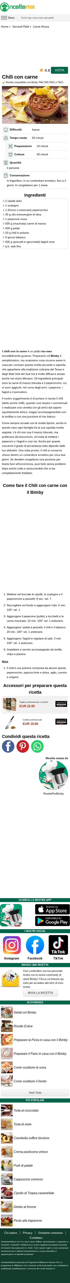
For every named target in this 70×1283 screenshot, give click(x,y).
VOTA (59, 70)
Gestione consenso (50, 1232)
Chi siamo (10, 1232)
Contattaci (36, 1237)
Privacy (27, 1232)
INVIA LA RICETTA (40, 992)
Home (4, 26)
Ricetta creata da (57, 758)
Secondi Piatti (20, 26)
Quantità (15, 162)
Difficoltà (16, 129)
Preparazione (23, 146)
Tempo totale (18, 137)
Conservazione (20, 175)
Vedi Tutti (35, 1092)
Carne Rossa (41, 26)
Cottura (19, 154)
